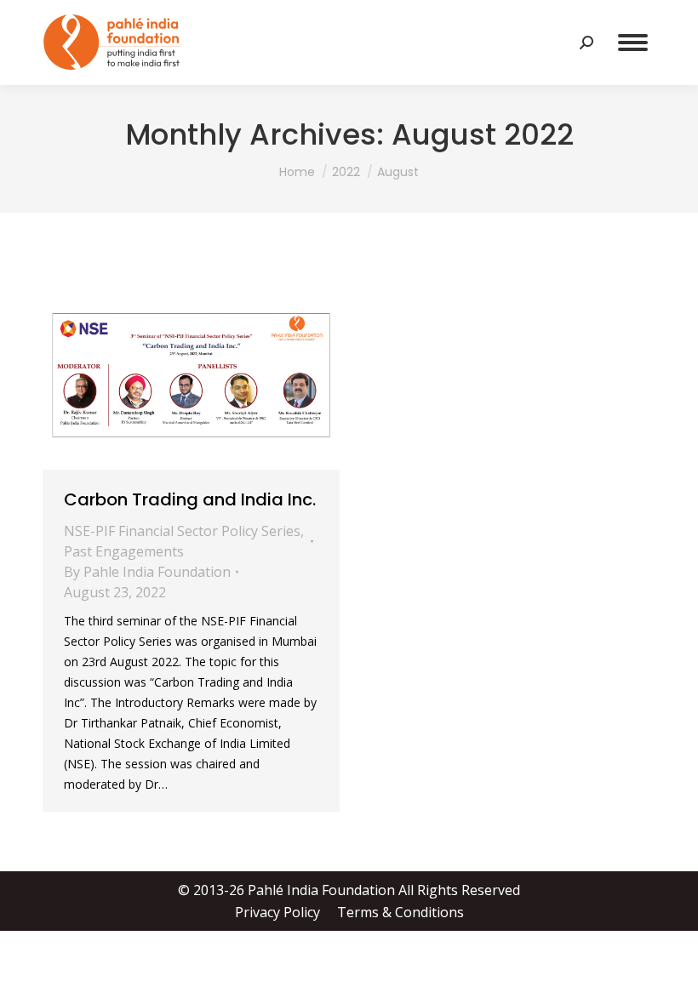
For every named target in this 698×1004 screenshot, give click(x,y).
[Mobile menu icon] (632, 42)
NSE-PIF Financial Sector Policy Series (182, 531)
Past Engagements (124, 551)
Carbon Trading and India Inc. (190, 499)
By (147, 571)
